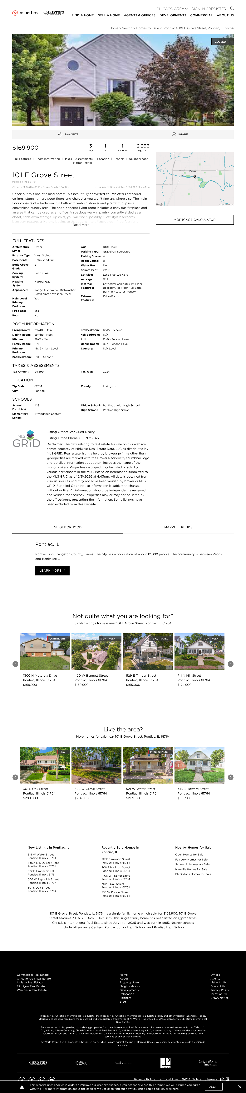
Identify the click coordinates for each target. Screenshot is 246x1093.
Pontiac (65, 187)
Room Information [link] (48, 158)
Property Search (130, 982)
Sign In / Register (209, 9)
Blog (123, 1001)
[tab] (67, 528)
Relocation (127, 993)
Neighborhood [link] (138, 158)
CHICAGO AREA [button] (170, 9)
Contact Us (217, 986)
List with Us (218, 982)
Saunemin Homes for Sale (192, 864)
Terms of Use (219, 993)
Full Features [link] (22, 158)
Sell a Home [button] (109, 15)
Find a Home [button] (82, 15)
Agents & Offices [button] (139, 15)
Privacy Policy (219, 990)
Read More (81, 225)
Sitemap (210, 1079)
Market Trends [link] (82, 162)
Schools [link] (119, 158)
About (124, 978)
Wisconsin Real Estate (32, 990)
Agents (215, 978)
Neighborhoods (130, 986)
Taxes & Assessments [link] (79, 158)
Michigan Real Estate (31, 986)
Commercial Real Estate (33, 974)
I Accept (214, 1086)
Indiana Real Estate (29, 982)
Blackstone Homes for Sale (193, 874)
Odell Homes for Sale (189, 854)
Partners (125, 997)
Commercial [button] (201, 15)
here (175, 1088)
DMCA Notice (219, 997)
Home (124, 974)
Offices (215, 974)
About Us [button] (225, 15)
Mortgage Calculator (195, 220)
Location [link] (103, 158)
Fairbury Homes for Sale (191, 859)
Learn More (50, 570)
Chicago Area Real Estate (34, 978)
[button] (195, 179)
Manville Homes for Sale (191, 869)
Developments (173, 15)
